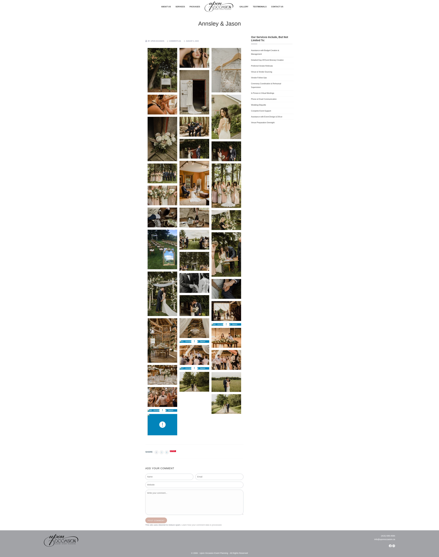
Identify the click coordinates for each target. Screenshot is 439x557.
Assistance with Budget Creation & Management (265, 52)
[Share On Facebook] (156, 452)
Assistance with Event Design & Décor (266, 117)
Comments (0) (175, 41)
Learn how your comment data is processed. (202, 525)
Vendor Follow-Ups (259, 78)
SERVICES (180, 7)
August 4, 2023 (192, 41)
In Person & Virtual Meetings (262, 93)
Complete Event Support (261, 111)
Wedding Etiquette (258, 105)
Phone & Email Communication (264, 99)
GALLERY (244, 7)
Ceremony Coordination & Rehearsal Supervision (266, 85)
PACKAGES (195, 7)
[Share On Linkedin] (167, 452)
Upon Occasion (157, 41)
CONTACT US (277, 7)
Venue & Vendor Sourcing (261, 72)
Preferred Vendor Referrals (262, 66)
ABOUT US (166, 7)
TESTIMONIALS (260, 7)
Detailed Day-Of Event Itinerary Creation (267, 60)
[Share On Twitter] (162, 452)
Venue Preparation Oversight (262, 123)
